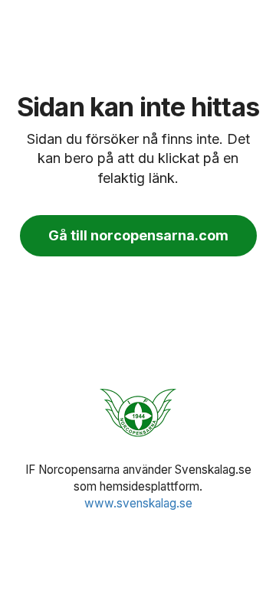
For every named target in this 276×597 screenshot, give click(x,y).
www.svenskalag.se (138, 503)
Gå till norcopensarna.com (138, 235)
